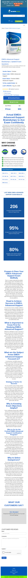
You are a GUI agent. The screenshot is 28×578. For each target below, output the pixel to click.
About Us (14, 570)
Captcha (4, 548)
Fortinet (6, 28)
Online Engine (7, 93)
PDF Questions (7, 91)
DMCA (14, 573)
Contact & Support (14, 572)
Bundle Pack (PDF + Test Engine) (11, 95)
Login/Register (18, 21)
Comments (4, 536)
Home (3, 28)
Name (3, 531)
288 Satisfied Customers (14, 89)
